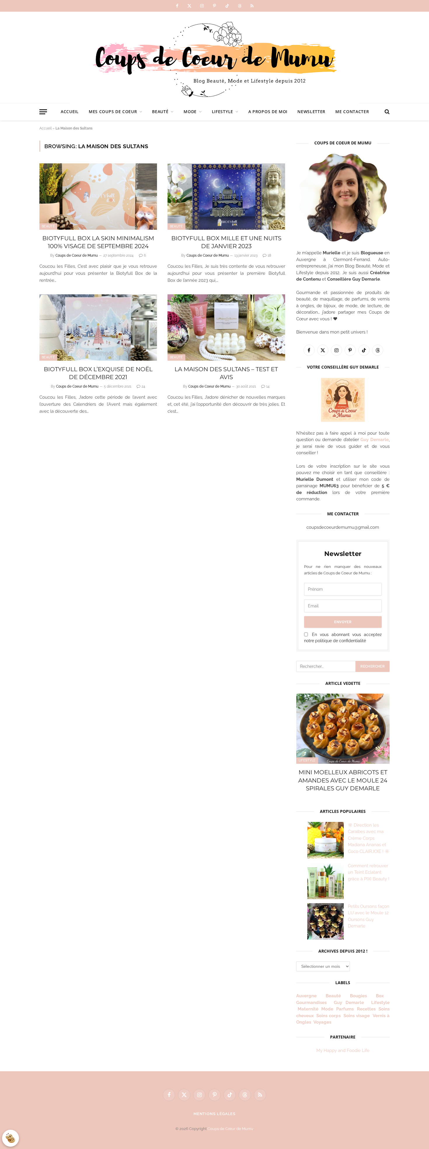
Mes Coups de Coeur (113, 111)
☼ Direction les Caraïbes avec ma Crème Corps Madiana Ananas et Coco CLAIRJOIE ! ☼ (368, 838)
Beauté (160, 111)
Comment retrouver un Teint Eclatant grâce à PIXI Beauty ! (368, 872)
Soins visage (356, 1015)
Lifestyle (222, 111)
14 (268, 386)
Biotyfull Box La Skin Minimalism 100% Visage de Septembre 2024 (98, 242)
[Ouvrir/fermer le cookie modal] (10, 1138)
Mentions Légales (214, 1114)
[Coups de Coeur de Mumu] (214, 57)
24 (143, 386)
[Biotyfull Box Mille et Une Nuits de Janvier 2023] (226, 196)
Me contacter (352, 111)
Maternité (308, 1009)
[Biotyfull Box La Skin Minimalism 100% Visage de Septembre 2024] (98, 196)
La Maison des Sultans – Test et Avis (226, 373)
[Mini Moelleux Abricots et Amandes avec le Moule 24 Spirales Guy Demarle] (343, 729)
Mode (190, 111)
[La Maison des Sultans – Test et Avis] (226, 327)
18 (269, 255)
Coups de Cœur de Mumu (230, 1128)
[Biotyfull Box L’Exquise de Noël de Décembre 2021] (98, 327)
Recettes (366, 1009)
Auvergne (306, 995)
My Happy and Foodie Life (342, 1050)
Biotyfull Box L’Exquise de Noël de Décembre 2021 (98, 373)
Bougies (358, 995)
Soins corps (328, 1015)
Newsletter (311, 111)
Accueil (70, 111)
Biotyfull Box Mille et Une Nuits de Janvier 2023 (226, 242)
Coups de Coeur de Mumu (76, 255)
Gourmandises (311, 1002)
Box (382, 995)
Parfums (345, 1009)
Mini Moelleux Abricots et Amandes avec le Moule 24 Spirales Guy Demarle (342, 780)
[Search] (386, 111)
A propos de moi (268, 111)
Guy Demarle (374, 439)
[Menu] (43, 111)
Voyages (322, 1022)
